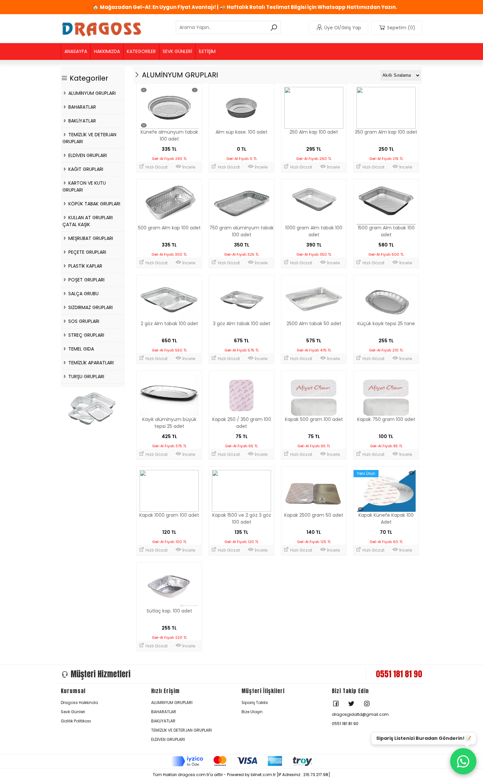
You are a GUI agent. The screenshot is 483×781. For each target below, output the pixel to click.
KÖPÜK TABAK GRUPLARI (93, 203)
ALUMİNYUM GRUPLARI (91, 93)
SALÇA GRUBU (83, 293)
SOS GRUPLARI (83, 321)
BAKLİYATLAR (81, 120)
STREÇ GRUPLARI (85, 335)
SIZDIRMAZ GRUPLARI (90, 307)
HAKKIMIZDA (107, 51)
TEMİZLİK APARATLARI (90, 362)
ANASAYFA (75, 51)
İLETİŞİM (207, 51)
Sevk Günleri (73, 712)
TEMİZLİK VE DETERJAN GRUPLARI (181, 730)
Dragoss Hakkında (79, 702)
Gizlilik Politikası (76, 721)
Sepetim (401, 27)
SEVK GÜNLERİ (177, 51)
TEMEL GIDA (80, 349)
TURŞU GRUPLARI (85, 376)
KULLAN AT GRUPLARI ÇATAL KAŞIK (87, 221)
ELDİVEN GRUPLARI (87, 155)
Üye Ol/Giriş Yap (342, 27)
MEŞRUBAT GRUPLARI (90, 238)
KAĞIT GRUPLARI (85, 169)
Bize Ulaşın (252, 712)
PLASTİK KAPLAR (84, 266)
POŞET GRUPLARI (85, 279)
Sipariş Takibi (255, 702)
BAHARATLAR (81, 107)
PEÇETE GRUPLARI (86, 252)
